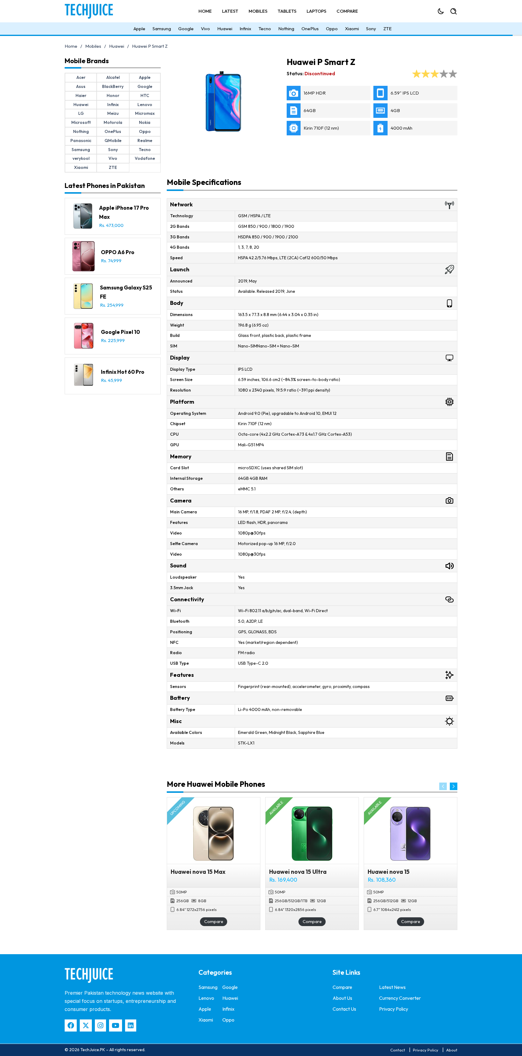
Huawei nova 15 (389, 871)
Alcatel (113, 77)
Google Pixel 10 (120, 331)
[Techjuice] (92, 11)
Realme (144, 140)
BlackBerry (113, 86)
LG (81, 113)
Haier (81, 95)
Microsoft (81, 122)
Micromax (145, 113)
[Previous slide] (443, 786)
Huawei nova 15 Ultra (298, 871)
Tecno (265, 28)
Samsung (162, 28)
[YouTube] (115, 1025)
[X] (86, 1025)
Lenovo (144, 104)
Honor (113, 95)
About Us (342, 998)
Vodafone (145, 158)
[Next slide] (453, 786)
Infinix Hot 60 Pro (122, 371)
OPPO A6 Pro (117, 252)
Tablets (287, 11)
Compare (347, 11)
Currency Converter (400, 998)
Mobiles (258, 11)
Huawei (224, 28)
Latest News (392, 987)
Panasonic (80, 140)
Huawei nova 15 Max (198, 871)
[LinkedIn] (130, 1025)
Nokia (144, 122)
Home (205, 11)
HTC (144, 95)
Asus (80, 86)
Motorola (113, 122)
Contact (397, 1050)
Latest (230, 11)
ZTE (387, 28)
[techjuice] (89, 975)
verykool (80, 158)
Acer (80, 77)
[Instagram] (100, 1025)
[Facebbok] (71, 1025)
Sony (371, 28)
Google (186, 28)
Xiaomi (352, 28)
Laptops (316, 11)
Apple (139, 28)
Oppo (332, 28)
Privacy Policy (393, 1009)
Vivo (205, 28)
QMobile (113, 140)
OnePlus (310, 28)
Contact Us (344, 1009)
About (451, 1050)
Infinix (245, 28)
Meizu (113, 113)
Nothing (286, 28)
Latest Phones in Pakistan (105, 185)
